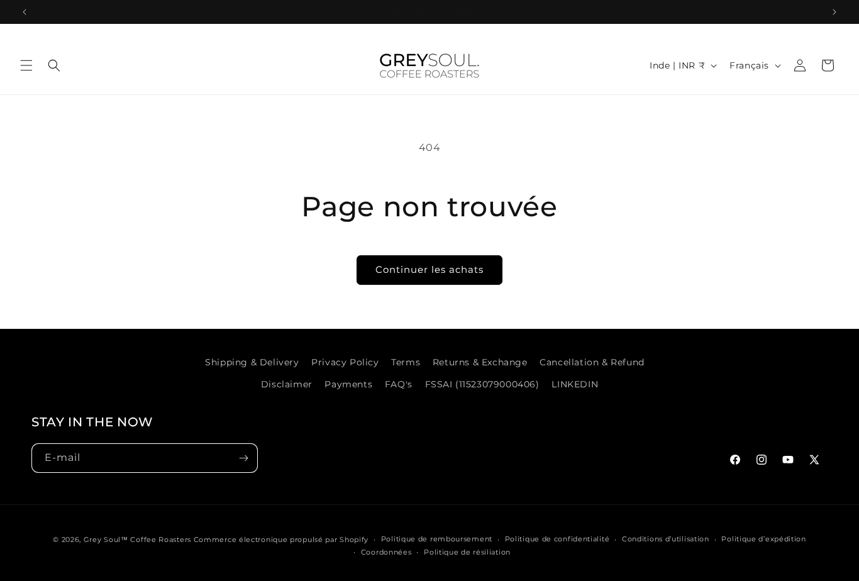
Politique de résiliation (467, 552)
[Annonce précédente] (24, 12)
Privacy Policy (345, 362)
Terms (405, 362)
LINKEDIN (574, 384)
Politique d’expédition (763, 538)
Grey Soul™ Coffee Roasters (137, 539)
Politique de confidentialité (557, 538)
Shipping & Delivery (252, 362)
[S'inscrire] (243, 458)
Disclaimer (287, 384)
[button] (26, 65)
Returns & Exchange (480, 362)
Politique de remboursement (436, 538)
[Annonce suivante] (834, 12)
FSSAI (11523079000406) (482, 384)
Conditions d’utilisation (665, 538)
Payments (348, 384)
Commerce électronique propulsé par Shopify (281, 539)
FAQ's (399, 384)
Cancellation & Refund (592, 362)
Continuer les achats (429, 269)
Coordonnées (386, 552)
